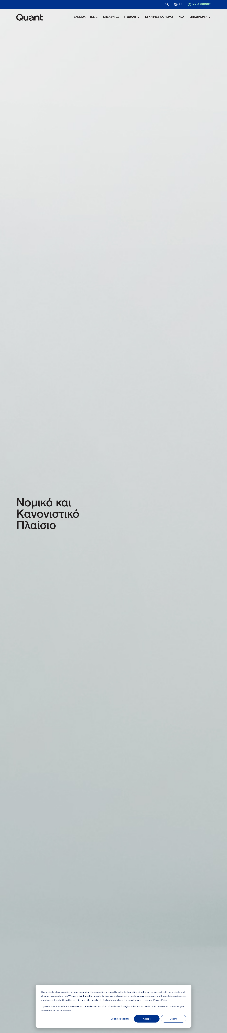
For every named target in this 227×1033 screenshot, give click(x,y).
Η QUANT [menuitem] (130, 17)
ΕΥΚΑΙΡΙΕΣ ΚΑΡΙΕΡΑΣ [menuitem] (159, 17)
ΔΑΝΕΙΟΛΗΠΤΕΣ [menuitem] (84, 17)
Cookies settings (120, 1018)
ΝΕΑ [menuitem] (181, 17)
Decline (173, 1018)
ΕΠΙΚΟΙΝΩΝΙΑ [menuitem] (198, 17)
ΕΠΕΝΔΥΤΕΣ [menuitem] (111, 17)
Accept (147, 1018)
